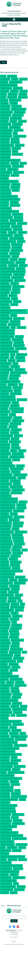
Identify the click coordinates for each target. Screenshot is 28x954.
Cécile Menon (14, 202)
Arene (15, 133)
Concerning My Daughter (16, 238)
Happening (12, 360)
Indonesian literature (6, 390)
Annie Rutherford (17, 124)
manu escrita (23, 502)
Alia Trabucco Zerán (15, 100)
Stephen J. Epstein (5, 709)
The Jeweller (16, 769)
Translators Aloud (5, 838)
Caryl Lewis (16, 190)
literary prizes (16, 472)
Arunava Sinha (5, 142)
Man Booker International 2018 (9, 499)
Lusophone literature (16, 487)
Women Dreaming (5, 877)
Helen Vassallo (4, 366)
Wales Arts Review (6, 862)
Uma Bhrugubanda (21, 844)
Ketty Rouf (13, 451)
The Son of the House (7, 787)
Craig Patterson (5, 244)
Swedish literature (18, 724)
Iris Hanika (15, 402)
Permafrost (15, 613)
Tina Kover (15, 817)
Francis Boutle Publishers (7, 330)
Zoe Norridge (4, 892)
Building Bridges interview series (9, 181)
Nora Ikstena (13, 580)
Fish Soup (3, 324)
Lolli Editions (21, 478)
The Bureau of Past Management (9, 748)
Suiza (13, 715)
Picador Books (14, 619)
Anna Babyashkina (16, 118)
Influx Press (17, 390)
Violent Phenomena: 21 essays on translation (12, 856)
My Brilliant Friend (5, 538)
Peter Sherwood (17, 616)
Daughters (15, 256)
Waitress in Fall (12, 859)
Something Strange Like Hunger (9, 700)
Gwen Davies (4, 357)
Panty (19, 601)
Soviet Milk (23, 706)
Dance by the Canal (17, 250)
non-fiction (4, 580)
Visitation (3, 859)
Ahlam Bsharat (23, 97)
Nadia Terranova (18, 541)
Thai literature (5, 736)
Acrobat (3, 97)
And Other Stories (5, 115)
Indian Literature (17, 387)
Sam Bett (17, 655)
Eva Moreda (17, 301)
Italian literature (5, 411)
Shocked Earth (5, 688)
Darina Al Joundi (5, 256)
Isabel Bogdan (15, 405)
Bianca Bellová (5, 163)
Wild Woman (4, 874)
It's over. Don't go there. (16, 408)
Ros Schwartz (15, 646)
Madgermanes (5, 493)
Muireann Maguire (17, 535)
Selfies (2, 682)
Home (3, 905)
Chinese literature (17, 214)
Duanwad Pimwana (6, 274)
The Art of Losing (20, 739)
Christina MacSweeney (16, 220)
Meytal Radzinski (17, 526)
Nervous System (15, 556)
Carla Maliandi (5, 187)
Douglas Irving (20, 268)
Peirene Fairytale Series (7, 610)
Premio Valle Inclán (16, 628)
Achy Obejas (22, 94)
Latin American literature (16, 457)
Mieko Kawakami (5, 529)
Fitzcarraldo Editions (14, 324)
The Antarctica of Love (7, 739)
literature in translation (20, 475)
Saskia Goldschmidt (6, 673)
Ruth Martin (4, 652)
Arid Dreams (15, 139)
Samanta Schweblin (6, 658)
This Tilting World (5, 814)
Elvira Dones (16, 289)
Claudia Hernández (6, 229)
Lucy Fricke (17, 484)
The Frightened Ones (6, 766)
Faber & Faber (4, 304)
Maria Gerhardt (21, 508)
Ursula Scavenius (12, 847)
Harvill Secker (20, 360)
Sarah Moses (4, 670)
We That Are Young (6, 868)
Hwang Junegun (14, 378)
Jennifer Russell (5, 429)
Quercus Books (15, 634)
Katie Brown (15, 445)
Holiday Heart (4, 372)
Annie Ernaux (22, 121)
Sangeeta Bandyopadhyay (8, 661)
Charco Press (4, 205)
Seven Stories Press (20, 685)
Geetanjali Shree (18, 342)
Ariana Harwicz (5, 139)
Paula (22, 604)
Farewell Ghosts (5, 307)
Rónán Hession (5, 646)
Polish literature (5, 625)
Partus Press (15, 604)
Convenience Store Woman (8, 241)
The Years (22, 799)
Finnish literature (15, 321)
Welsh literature (18, 868)
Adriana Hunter (12, 97)
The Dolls (14, 757)
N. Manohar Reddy (18, 538)
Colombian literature (6, 235)
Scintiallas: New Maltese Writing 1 (9, 676)
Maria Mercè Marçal (6, 511)
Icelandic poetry (12, 384)
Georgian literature (6, 345)
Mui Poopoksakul (5, 535)
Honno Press (4, 375)
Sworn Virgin (4, 727)
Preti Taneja (4, 631)
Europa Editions (5, 298)
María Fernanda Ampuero (7, 508)
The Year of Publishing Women (9, 799)
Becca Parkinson (5, 148)
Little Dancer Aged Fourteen (8, 478)
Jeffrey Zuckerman (15, 423)
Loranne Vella (4, 481)
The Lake (3, 772)
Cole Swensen (12, 232)
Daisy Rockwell (5, 250)
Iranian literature (5, 402)
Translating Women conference (9, 832)
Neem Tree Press (17, 553)
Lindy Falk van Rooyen (16, 469)
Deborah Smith (20, 262)
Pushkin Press (4, 634)
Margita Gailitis (21, 505)
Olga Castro (4, 586)
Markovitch (4, 520)
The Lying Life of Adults (7, 775)
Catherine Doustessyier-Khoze (9, 196)
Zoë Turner (13, 892)
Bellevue (15, 151)
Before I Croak (16, 148)
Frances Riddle (21, 327)
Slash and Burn (17, 694)
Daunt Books (4, 259)
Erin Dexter (4, 295)
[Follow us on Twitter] (10, 926)
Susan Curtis (4, 718)
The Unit (17, 790)
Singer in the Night (6, 694)
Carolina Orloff (15, 187)
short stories (14, 688)
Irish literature (4, 405)
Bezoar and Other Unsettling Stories (10, 160)
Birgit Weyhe (15, 163)
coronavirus (21, 241)
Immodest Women (6, 387)
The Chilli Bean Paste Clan (7, 751)
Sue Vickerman (5, 715)
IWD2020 (12, 414)
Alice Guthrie (4, 103)
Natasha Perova (5, 550)
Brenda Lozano (5, 175)
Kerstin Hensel (4, 451)
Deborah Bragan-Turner (7, 262)
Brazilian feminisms (6, 172)
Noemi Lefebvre (20, 577)
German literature (19, 345)
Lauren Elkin (16, 460)
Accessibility (14, 941)
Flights (13, 327)
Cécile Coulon (4, 202)
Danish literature (14, 253)
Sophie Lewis (15, 706)
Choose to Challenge (6, 217)
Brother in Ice (4, 178)
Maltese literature (5, 496)
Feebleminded (4, 315)
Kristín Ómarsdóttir (18, 454)
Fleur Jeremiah (5, 327)
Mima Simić (15, 529)
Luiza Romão (4, 487)
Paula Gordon (4, 607)
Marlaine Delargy (14, 520)
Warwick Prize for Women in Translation (11, 865)
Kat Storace (4, 442)
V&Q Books (22, 847)
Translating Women (6, 829)
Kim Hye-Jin (22, 451)
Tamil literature (16, 730)
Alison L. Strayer (16, 106)
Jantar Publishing (5, 420)
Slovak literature (5, 697)
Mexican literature (6, 526)
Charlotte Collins (15, 205)
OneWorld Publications (7, 595)
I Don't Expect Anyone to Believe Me (10, 381)
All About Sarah (5, 109)
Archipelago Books (6, 133)
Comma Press (18, 235)
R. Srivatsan (4, 637)
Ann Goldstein (4, 118)
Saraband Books (5, 667)
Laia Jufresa (4, 457)
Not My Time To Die (20, 583)
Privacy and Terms (14, 937)
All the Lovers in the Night (18, 109)
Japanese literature (18, 420)
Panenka (3, 601)
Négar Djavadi (5, 556)
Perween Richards (5, 616)
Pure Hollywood (14, 631)
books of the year (18, 166)
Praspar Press (4, 628)
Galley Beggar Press (6, 342)
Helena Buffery (15, 366)
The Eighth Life (5, 760)
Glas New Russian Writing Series (9, 351)
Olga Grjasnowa (14, 586)
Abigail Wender (13, 94)
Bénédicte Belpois (5, 154)
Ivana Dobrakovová (17, 411)
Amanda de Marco (19, 112)
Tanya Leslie (4, 733)
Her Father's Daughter (7, 369)
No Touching (16, 568)
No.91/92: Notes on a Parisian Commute (11, 571)
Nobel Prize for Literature (7, 574)
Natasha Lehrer (17, 547)
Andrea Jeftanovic (18, 115)
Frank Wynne (19, 336)
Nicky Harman (13, 559)
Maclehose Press (5, 490)
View (3, 62)
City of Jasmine (5, 226)
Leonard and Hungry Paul (7, 466)
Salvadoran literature (6, 655)
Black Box (23, 163)
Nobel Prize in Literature (7, 577)
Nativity (25, 550)
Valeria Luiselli (4, 853)
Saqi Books (4, 664)
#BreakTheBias (12, 76)
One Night (3, 592)
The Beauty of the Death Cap (9, 742)
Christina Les (4, 220)
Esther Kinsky (13, 295)
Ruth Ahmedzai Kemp (16, 649)
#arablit (3, 76)
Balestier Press (19, 145)
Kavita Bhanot (15, 448)
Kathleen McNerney (15, 442)
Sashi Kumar (13, 670)
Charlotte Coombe (6, 208)
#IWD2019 (14, 79)
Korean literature (5, 454)
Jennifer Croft (13, 426)
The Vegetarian (5, 793)
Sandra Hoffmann (18, 658)
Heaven (15, 363)
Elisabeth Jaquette (5, 286)
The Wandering (16, 793)
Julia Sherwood (5, 439)
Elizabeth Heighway (18, 286)
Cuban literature (5, 247)
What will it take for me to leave (9, 871)
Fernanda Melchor (19, 318)
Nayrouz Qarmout (5, 553)
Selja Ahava (10, 682)
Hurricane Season (15, 375)
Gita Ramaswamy (20, 348)
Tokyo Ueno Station (6, 820)
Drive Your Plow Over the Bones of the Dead (13, 271)
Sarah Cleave (15, 667)
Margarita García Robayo (7, 505)
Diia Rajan (3, 265)
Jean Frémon (4, 423)
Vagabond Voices (5, 850)
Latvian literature (5, 460)
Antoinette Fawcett (15, 127)
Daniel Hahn (4, 253)
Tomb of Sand (17, 820)
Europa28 (14, 298)
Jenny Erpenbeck (16, 429)
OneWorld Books (13, 592)
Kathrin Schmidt (5, 445)
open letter (19, 595)
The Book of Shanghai (20, 745)
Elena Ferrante (5, 283)
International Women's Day (8, 399)
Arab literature (18, 130)
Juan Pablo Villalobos (6, 435)
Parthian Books (5, 604)
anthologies (4, 127)
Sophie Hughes (5, 706)
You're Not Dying (19, 889)
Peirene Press (19, 610)
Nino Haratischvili (5, 568)
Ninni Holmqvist (15, 565)
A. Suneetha (23, 91)
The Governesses (5, 769)
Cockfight (3, 232)
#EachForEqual (5, 79)
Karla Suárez (15, 439)
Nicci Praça (4, 559)
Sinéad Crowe (15, 691)
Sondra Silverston (5, 703)
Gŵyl (12, 357)
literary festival (5, 472)
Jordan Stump (14, 432)
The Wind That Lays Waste (19, 796)
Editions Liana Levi (20, 280)
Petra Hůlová (4, 619)
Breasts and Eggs (18, 172)
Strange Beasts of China (19, 709)
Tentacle (23, 733)
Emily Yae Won (15, 292)
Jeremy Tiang (4, 432)
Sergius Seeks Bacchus (7, 685)
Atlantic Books (15, 142)
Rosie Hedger (4, 649)
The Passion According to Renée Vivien (11, 778)
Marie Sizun (14, 514)
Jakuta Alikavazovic (6, 417)
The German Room (19, 766)
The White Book (5, 796)
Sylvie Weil (13, 727)
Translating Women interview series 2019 (11, 835)
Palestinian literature (14, 598)
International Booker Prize (7, 396)
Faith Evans (14, 304)
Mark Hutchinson (19, 517)
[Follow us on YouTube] (18, 926)
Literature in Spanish (6, 475)
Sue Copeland (17, 712)
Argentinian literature (19, 136)
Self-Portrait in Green (16, 679)
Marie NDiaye (4, 514)
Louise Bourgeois (15, 481)
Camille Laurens (5, 184)
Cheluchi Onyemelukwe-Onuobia (9, 211)
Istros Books (4, 408)
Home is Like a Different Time (18, 372)
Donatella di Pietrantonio (7, 268)
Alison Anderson (5, 106)
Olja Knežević (15, 589)
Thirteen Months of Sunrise (8, 811)
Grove (12, 354)
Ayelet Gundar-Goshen (7, 145)
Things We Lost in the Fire (7, 808)
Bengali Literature (17, 154)
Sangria (20, 661)
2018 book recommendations (8, 85)
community (4, 238)
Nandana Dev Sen (5, 547)
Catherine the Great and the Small (10, 199)
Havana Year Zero (5, 363)
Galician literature (17, 339)
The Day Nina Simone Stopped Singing (11, 754)
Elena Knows (14, 283)
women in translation (18, 877)
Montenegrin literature (7, 532)
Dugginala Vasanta (19, 274)
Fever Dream (4, 321)
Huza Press (4, 378)
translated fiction (5, 823)
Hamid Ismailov (20, 357)
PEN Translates (5, 613)
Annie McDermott (5, 124)
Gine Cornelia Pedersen (7, 348)
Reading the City (5, 643)
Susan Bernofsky (21, 715)
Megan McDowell (18, 523)
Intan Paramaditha (16, 393)
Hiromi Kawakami (19, 369)
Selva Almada (19, 682)
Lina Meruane (4, 469)
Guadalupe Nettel (21, 354)
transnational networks (7, 841)
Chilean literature (5, 214)
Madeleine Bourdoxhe (18, 490)
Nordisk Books (23, 580)
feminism (13, 315)
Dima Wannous (13, 265)
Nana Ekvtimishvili (19, 544)
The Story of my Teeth (7, 790)
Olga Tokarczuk (5, 589)
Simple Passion (5, 691)
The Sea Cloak (15, 784)
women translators (6, 883)
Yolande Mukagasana (6, 889)
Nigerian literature (15, 562)
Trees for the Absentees (7, 844)
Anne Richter (4, 121)
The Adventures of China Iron (18, 736)
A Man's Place (4, 91)
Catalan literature (5, 193)
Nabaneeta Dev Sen (6, 541)
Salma (24, 652)
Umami (3, 847)
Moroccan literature (21, 532)
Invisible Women (22, 399)
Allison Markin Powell (6, 112)
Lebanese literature (6, 463)
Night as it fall (4, 565)
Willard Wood (14, 874)
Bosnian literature (12, 169)
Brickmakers (15, 175)
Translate (15, 934)
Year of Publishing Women (8, 886)
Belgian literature (5, 151)
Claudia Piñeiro (17, 229)
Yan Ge (16, 883)
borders (3, 169)
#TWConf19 (23, 79)
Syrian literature (5, 730)
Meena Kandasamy (6, 523)
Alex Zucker (4, 100)
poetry (14, 622)
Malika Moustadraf (16, 493)
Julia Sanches (18, 435)
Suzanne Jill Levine (5, 724)
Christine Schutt (22, 223)
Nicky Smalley (4, 562)
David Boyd (13, 259)
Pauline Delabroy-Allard (17, 607)
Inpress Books (4, 393)
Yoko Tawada (21, 886)
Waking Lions (22, 859)
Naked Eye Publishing (6, 544)
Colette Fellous (22, 232)
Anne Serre (13, 121)
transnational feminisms (19, 838)
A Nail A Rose (14, 91)
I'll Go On (3, 384)
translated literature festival (8, 826)
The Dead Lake (5, 757)
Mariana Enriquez (18, 511)
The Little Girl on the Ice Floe (16, 772)
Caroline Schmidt (5, 190)
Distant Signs (23, 265)
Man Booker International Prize (9, 502)
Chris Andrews (18, 217)
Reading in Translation (17, 640)
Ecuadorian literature (6, 280)
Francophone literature (7, 336)
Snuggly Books (16, 697)
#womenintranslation (15, 82)
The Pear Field (14, 781)
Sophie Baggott (17, 703)
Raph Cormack (5, 640)
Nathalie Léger (16, 550)
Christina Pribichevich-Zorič (8, 223)
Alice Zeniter (13, 103)
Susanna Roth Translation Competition (11, 721)
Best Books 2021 (5, 157)
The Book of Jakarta (6, 745)
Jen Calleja (4, 426)
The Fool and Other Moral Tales (9, 763)
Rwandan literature (15, 652)
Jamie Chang (17, 417)
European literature (6, 301)
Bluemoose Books (5, 166)
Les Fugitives (20, 466)
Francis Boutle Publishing (7, 333)
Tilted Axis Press (5, 817)
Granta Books (4, 354)
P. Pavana (3, 598)
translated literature (18, 823)
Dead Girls (22, 259)
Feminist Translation (6, 318)
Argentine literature (6, 136)
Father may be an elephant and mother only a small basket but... (13, 311)
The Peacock (4, 781)
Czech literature (17, 247)
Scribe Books (4, 679)
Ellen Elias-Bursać (5, 289)
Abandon (3, 94)
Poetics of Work (5, 622)
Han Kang (3, 360)
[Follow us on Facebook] (14, 926)
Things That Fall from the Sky (8, 805)
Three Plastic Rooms (18, 814)
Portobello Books (16, 625)
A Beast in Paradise (6, 88)
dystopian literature (17, 277)
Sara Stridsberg (14, 664)
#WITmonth (4, 82)
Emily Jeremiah (5, 292)
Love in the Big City (6, 484)
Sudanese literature (6, 712)
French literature (5, 339)
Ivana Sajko (4, 414)
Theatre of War (5, 802)
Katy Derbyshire (5, 448)
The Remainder (5, 784)
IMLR (21, 384)
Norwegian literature (6, 583)
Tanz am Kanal (14, 733)
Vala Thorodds (16, 850)
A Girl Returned (18, 88)
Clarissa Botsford (16, 226)
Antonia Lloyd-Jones (6, 130)
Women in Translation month (8, 880)
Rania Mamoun (14, 637)
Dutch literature (5, 277)
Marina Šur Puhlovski (6, 517)
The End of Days (15, 760)
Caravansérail (15, 184)
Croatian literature (17, 244)
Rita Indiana (16, 643)
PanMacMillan (12, 601)
